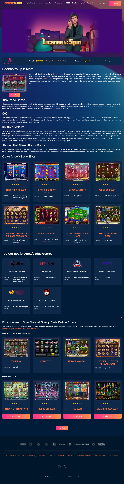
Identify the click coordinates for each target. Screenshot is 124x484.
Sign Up (102, 3)
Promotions (49, 3)
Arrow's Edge (48, 79)
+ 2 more (47, 241)
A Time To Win (46, 361)
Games (40, 3)
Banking (74, 3)
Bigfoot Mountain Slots (108, 234)
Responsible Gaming (101, 456)
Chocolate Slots (77, 190)
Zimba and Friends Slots (16, 409)
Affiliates (70, 456)
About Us (90, 3)
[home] (13, 5)
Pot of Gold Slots (108, 190)
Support (82, 3)
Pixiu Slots (77, 409)
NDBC (68, 3)
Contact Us (43, 456)
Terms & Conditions (17, 456)
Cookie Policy (114, 456)
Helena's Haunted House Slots (77, 234)
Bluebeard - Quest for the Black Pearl (107, 362)
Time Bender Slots (46, 409)
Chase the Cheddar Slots (47, 191)
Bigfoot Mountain (77, 361)
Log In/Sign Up (30, 3)
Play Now (115, 3)
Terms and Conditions (83, 456)
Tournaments (59, 3)
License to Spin (58, 74)
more (119, 249)
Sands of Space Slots (89, 61)
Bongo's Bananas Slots (42, 61)
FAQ (6, 456)
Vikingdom (16, 361)
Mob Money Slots (46, 233)
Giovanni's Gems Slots (108, 409)
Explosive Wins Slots (16, 190)
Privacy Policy (31, 456)
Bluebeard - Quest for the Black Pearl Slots (16, 234)
